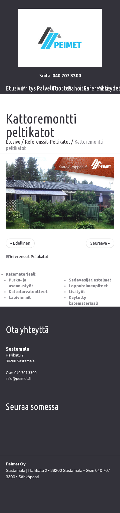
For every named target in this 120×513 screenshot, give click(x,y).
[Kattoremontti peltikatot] (60, 192)
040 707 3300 (25, 373)
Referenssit (96, 88)
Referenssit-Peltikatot (47, 141)
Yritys (29, 88)
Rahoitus (78, 88)
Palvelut (47, 88)
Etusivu (15, 88)
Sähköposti (28, 476)
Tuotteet (62, 88)
